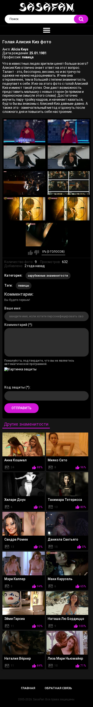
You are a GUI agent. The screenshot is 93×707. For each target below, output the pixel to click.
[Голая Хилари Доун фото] (23, 484)
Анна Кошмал (15, 460)
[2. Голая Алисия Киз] (68, 131)
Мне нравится (30, 252)
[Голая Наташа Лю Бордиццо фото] (67, 603)
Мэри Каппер (14, 579)
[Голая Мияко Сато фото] (67, 444)
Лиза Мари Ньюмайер (65, 658)
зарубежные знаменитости (48, 275)
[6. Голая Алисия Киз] (68, 182)
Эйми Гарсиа (14, 619)
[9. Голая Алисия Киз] (46, 234)
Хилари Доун (15, 500)
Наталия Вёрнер (17, 658)
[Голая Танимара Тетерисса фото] (67, 484)
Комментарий (15, 325)
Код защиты (14, 387)
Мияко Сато (57, 460)
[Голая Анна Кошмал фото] (23, 444)
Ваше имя (12, 308)
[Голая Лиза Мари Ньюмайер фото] (67, 643)
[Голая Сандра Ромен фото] (23, 524)
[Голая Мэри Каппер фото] (23, 563)
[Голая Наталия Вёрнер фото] (23, 643)
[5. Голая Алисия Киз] (24, 182)
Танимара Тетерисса (65, 500)
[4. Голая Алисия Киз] (68, 157)
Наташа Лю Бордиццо (66, 619)
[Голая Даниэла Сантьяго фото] (67, 524)
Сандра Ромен (16, 539)
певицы (23, 285)
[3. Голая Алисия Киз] (24, 157)
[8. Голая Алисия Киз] (68, 208)
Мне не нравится (36, 252)
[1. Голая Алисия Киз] (24, 131)
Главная (28, 688)
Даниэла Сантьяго (63, 539)
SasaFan (38, 699)
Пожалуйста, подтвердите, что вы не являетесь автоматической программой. (39, 362)
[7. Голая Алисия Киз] (24, 208)
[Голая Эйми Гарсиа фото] (23, 603)
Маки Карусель (60, 579)
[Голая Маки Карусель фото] (67, 563)
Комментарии (18, 294)
